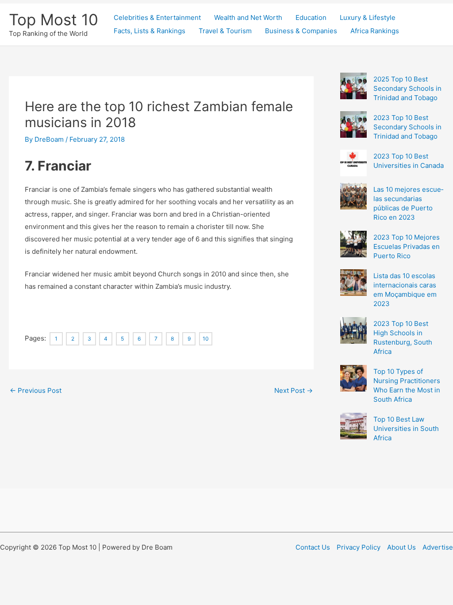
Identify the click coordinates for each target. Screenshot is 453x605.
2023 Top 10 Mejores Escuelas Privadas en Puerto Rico (406, 246)
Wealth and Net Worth (248, 17)
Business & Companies (301, 31)
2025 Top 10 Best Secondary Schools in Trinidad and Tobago (407, 88)
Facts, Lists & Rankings (149, 31)
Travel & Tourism (225, 31)
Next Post (293, 390)
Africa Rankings (374, 31)
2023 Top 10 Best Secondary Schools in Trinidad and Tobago (407, 126)
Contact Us (313, 547)
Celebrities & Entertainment (157, 17)
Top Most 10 (53, 19)
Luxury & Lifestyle (367, 17)
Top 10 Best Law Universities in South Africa (406, 428)
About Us (401, 547)
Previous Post (35, 390)
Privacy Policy (358, 547)
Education (311, 17)
